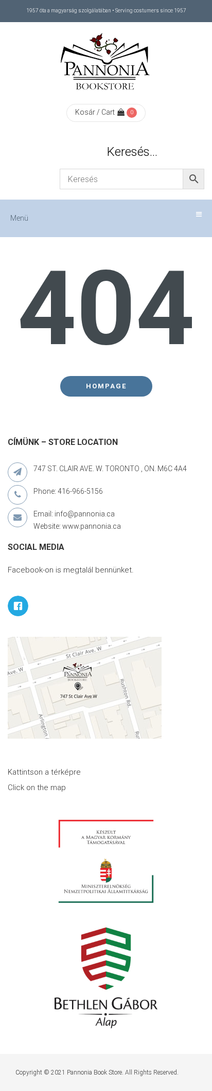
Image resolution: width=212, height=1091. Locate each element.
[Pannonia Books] (106, 63)
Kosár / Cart (95, 112)
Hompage (106, 386)
